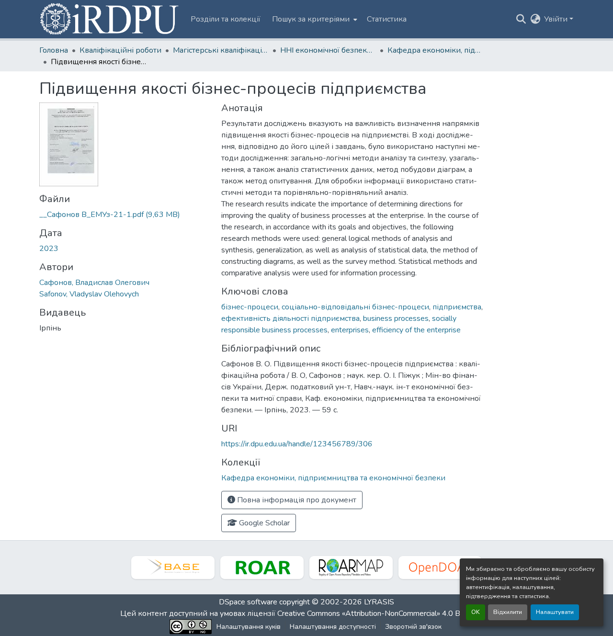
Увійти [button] (556, 19)
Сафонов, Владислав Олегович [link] (94, 282)
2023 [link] (48, 248)
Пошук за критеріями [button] (311, 19)
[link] (124, 214)
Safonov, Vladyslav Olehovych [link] (89, 294)
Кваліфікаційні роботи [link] (120, 50)
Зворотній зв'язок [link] (413, 626)
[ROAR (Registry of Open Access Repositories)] (262, 567)
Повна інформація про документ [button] (295, 500)
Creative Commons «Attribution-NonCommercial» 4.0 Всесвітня (384, 613)
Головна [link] (53, 50)
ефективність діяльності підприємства (290, 318)
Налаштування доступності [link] (333, 626)
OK (475, 612)
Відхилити (507, 612)
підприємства (456, 307)
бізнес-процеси (249, 307)
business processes (396, 318)
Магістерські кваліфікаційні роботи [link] (221, 50)
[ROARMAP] (351, 567)
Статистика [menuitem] (387, 19)
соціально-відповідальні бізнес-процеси (355, 307)
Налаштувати (555, 612)
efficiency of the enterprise (416, 330)
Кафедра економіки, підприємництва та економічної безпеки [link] (435, 50)
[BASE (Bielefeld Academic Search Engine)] (173, 567)
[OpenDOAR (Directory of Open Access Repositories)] (440, 567)
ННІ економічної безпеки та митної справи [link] (328, 50)
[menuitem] (313, 19)
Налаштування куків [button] (248, 626)
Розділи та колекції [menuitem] (226, 19)
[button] (110, 19)
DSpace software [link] (248, 602)
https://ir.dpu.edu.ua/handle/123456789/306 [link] (297, 444)
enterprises (350, 330)
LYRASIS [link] (379, 602)
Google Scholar (263, 523)
